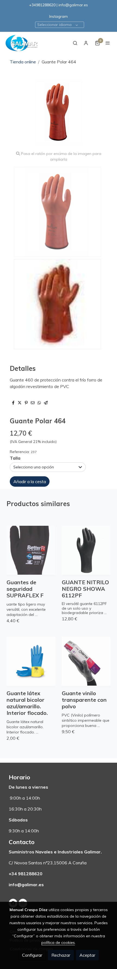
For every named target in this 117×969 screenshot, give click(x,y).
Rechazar (60, 955)
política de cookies (58, 942)
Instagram (58, 16)
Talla (15, 458)
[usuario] (86, 42)
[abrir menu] (108, 42)
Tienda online (23, 61)
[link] (21, 43)
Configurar (32, 955)
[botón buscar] (75, 42)
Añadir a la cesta (29, 481)
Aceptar (87, 955)
